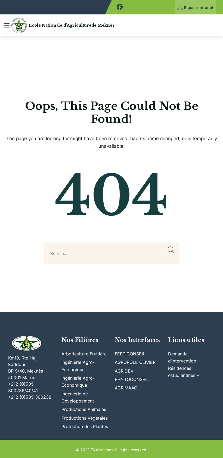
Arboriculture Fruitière (84, 353)
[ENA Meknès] (19, 25)
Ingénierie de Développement (77, 397)
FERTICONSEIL (130, 353)
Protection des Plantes (84, 426)
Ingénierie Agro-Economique (78, 381)
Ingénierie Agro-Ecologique (78, 365)
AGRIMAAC (126, 388)
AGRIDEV (124, 371)
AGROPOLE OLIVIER (135, 362)
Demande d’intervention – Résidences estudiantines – (184, 364)
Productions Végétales (84, 418)
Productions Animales (83, 409)
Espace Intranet (198, 7)
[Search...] (171, 250)
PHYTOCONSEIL (132, 379)
